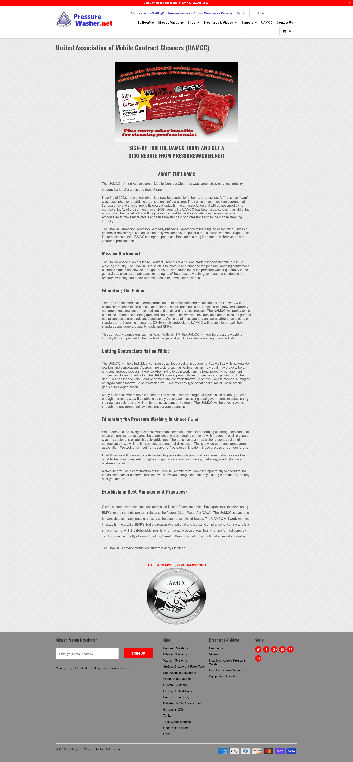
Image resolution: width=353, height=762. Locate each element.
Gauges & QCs (173, 709)
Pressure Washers (175, 648)
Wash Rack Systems (177, 678)
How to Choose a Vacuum (226, 670)
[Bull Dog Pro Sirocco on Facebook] (266, 649)
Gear (166, 734)
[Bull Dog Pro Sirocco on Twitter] (258, 649)
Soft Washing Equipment (179, 672)
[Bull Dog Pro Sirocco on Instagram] (258, 658)
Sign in (241, 13)
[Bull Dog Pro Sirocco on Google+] (274, 649)
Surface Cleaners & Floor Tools (184, 666)
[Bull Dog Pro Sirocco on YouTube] (282, 649)
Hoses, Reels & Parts (177, 691)
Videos (213, 654)
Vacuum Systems (175, 660)
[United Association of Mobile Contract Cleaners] (176, 624)
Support (247, 23)
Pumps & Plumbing (176, 697)
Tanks (167, 715)
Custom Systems (175, 685)
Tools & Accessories (177, 721)
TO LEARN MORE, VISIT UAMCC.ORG (176, 565)
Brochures (216, 648)
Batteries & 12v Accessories (182, 703)
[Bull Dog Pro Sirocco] (84, 20)
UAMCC (267, 23)
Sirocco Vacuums (171, 23)
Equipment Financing (223, 676)
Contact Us (285, 23)
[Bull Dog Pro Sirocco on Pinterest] (290, 649)
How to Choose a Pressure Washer (227, 662)
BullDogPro (145, 23)
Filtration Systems (175, 654)
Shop (192, 23)
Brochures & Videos (219, 23)
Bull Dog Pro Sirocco (80, 749)
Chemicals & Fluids (176, 727)
